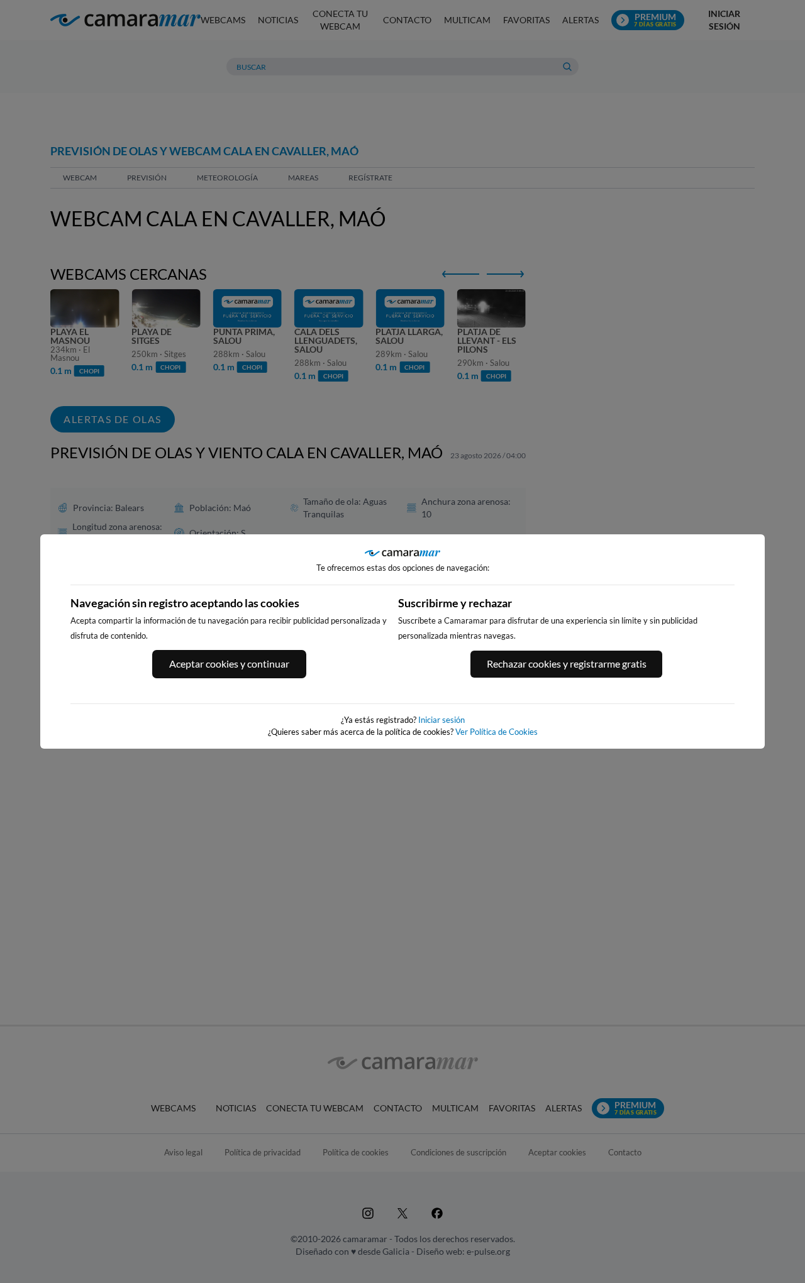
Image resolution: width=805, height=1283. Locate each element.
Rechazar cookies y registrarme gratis (567, 663)
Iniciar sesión (441, 720)
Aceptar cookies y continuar (229, 663)
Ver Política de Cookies (496, 732)
